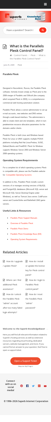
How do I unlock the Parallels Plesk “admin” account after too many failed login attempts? (12, 303)
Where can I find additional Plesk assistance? (12, 284)
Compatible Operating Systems (19, 175)
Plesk (33, 55)
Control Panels (20, 55)
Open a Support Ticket (25, 361)
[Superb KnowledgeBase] (25, 16)
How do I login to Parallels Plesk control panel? (35, 284)
